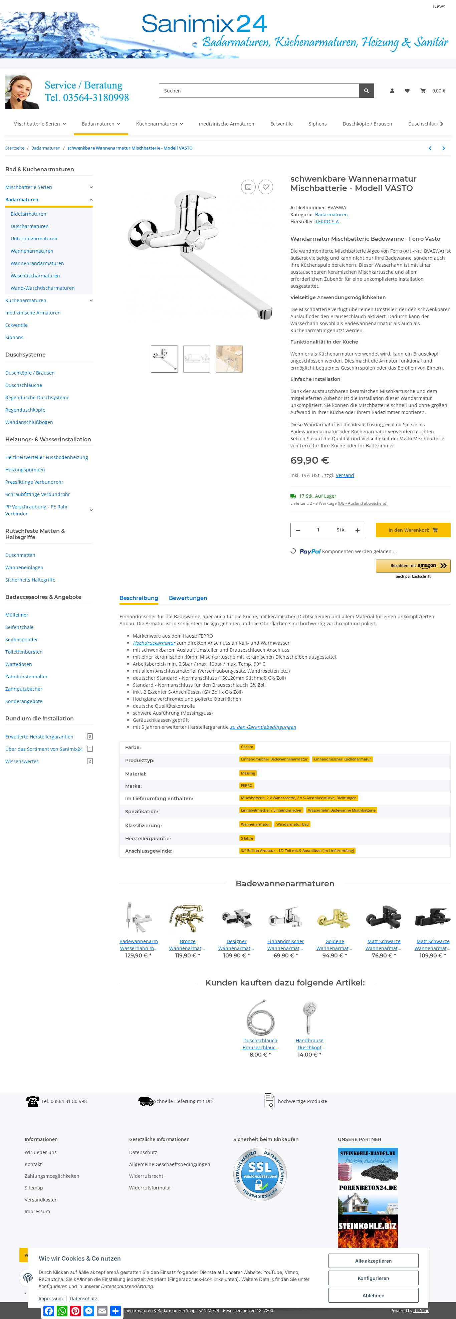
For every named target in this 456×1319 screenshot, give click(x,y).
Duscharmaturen (30, 226)
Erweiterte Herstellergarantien (48, 736)
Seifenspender (21, 639)
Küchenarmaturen (25, 300)
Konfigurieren (373, 1278)
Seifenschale (19, 627)
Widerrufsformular (150, 1187)
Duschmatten (20, 555)
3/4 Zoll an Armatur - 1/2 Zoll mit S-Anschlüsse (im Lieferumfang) (297, 850)
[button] (392, 90)
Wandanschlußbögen (29, 422)
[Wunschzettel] (407, 90)
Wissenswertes (48, 761)
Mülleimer (16, 615)
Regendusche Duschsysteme (37, 397)
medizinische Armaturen (33, 312)
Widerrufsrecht (146, 1176)
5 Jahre (247, 838)
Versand (345, 475)
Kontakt (33, 1164)
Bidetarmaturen (28, 214)
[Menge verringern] (298, 530)
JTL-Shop (421, 1310)
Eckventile (16, 325)
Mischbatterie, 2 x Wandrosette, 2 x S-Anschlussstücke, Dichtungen (299, 798)
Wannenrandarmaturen (37, 263)
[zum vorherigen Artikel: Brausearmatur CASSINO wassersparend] (430, 148)
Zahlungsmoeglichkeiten (52, 1176)
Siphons (14, 337)
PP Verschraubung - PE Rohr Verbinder (36, 510)
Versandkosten (41, 1199)
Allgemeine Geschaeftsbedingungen (169, 1164)
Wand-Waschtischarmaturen (43, 288)
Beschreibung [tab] (139, 598)
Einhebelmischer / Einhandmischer (271, 810)
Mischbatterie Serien (28, 187)
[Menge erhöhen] (357, 530)
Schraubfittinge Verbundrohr (37, 494)
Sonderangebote (23, 701)
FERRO (247, 785)
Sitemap (34, 1187)
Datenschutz (143, 1152)
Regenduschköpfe (25, 410)
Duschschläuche (23, 385)
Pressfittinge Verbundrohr (34, 482)
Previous (130, 933)
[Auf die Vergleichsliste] (248, 187)
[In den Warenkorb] (125, 170)
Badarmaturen (331, 214)
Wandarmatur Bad (292, 824)
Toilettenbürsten (24, 652)
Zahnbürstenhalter (26, 676)
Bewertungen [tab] (188, 598)
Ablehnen (374, 1295)
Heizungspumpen (25, 469)
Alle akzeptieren (373, 1261)
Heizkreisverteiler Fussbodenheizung (46, 457)
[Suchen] (366, 90)
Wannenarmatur (255, 824)
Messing (248, 773)
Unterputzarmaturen (34, 238)
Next (439, 933)
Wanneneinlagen (24, 567)
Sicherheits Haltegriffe (30, 580)
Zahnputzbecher (23, 689)
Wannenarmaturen (32, 251)
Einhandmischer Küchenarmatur (342, 759)
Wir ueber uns (41, 1152)
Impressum (37, 1211)
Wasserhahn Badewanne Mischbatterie (342, 810)
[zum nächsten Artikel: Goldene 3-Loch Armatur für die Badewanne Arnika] (444, 148)
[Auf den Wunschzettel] (265, 187)
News (439, 6)
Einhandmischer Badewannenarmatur (274, 759)
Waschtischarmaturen (35, 275)
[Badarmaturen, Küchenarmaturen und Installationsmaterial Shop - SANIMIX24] (71, 90)
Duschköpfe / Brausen (30, 373)
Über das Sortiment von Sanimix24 (48, 749)
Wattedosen (18, 664)
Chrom (247, 746)
